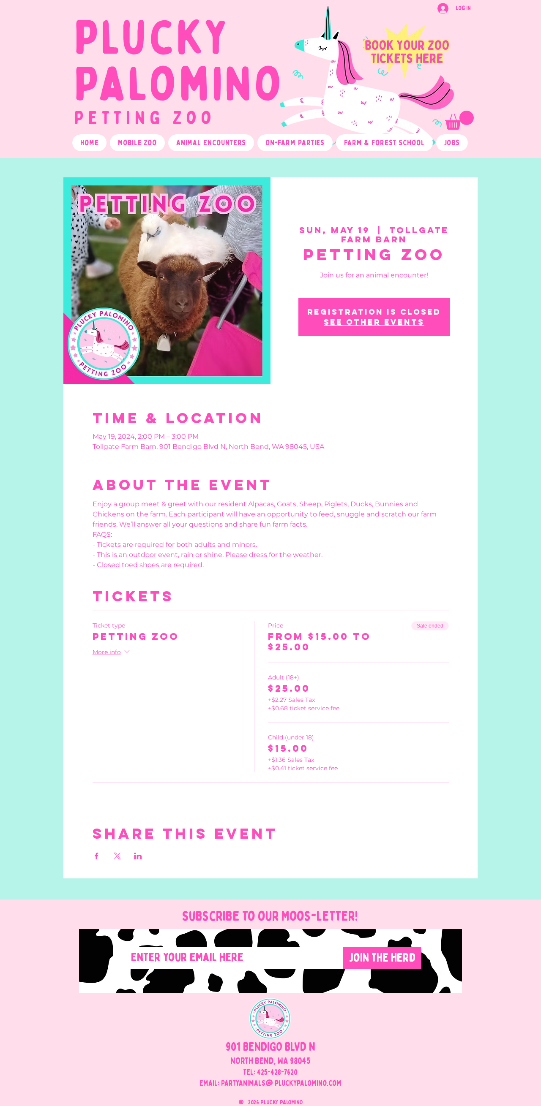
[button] (459, 120)
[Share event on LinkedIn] (138, 856)
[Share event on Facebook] (97, 856)
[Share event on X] (117, 856)
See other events (374, 322)
